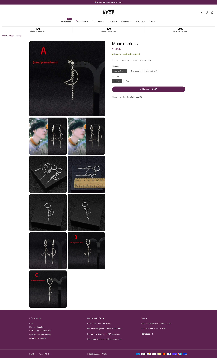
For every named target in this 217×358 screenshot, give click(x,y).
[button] (148, 89)
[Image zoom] (67, 78)
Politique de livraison (37, 338)
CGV (31, 323)
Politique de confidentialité (40, 331)
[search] (202, 12)
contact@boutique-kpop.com (158, 323)
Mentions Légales (36, 327)
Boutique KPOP (100, 354)
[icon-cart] (212, 12)
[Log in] (207, 12)
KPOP (4, 36)
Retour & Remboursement (40, 335)
